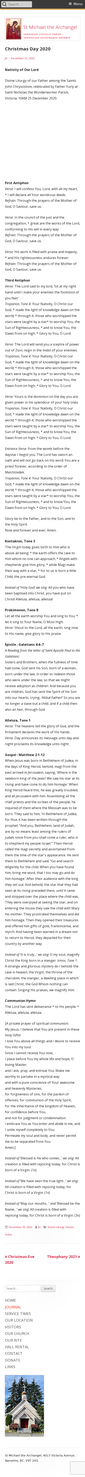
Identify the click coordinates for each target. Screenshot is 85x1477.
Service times (18, 1313)
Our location (19, 1320)
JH (6, 58)
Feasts (70, 1227)
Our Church (17, 1333)
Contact (13, 1353)
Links (10, 1366)
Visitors (13, 1326)
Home (10, 1300)
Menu (78, 4)
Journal (13, 1307)
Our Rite (13, 1340)
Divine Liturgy (56, 1227)
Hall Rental (17, 1346)
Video (8, 1234)
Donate (12, 1360)
